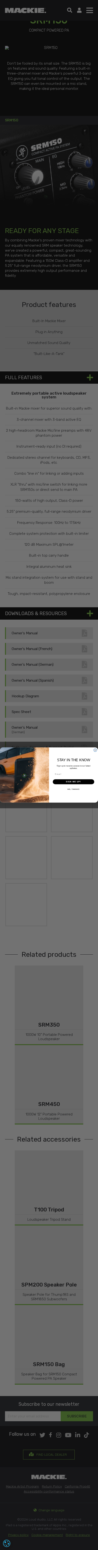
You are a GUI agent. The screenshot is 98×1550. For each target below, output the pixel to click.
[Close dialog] (95, 750)
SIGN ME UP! (73, 782)
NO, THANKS (73, 789)
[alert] (6, 1543)
